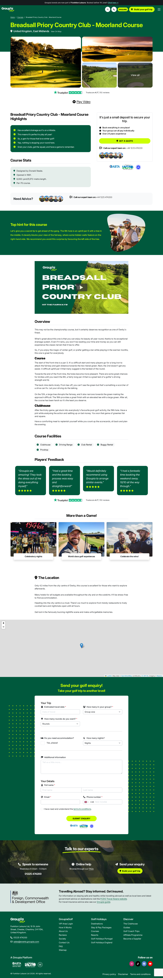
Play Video (83, 102)
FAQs (91, 869)
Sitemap (63, 950)
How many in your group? (100, 707)
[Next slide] (148, 542)
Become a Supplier (132, 938)
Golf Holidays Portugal (102, 938)
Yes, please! (52, 742)
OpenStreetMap (126, 676)
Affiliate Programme (132, 935)
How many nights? (96, 738)
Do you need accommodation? (59, 738)
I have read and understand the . (68, 809)
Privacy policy (109, 974)
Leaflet (109, 676)
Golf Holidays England (101, 942)
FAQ (61, 946)
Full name (49, 785)
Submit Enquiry (81, 818)
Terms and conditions (140, 974)
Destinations (97, 923)
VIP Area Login (66, 923)
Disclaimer (123, 974)
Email (47, 797)
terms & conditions (82, 809)
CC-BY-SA (144, 676)
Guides (126, 927)
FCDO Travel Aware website (113, 899)
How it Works (65, 927)
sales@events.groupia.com (26, 941)
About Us (63, 931)
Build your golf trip (143, 9)
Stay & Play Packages (101, 927)
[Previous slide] (14, 542)
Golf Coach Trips (131, 931)
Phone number (94, 797)
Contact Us (64, 942)
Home (12, 17)
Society (62, 938)
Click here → (113, 3)
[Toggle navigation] (159, 9)
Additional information (55, 757)
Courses (20, 17)
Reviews (63, 935)
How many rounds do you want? (60, 719)
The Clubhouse (130, 923)
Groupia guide (103, 902)
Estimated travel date (55, 707)
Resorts (94, 935)
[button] (114, 9)
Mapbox (159, 676)
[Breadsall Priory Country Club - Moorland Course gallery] (45, 62)
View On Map (56, 31)
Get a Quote (126, 141)
